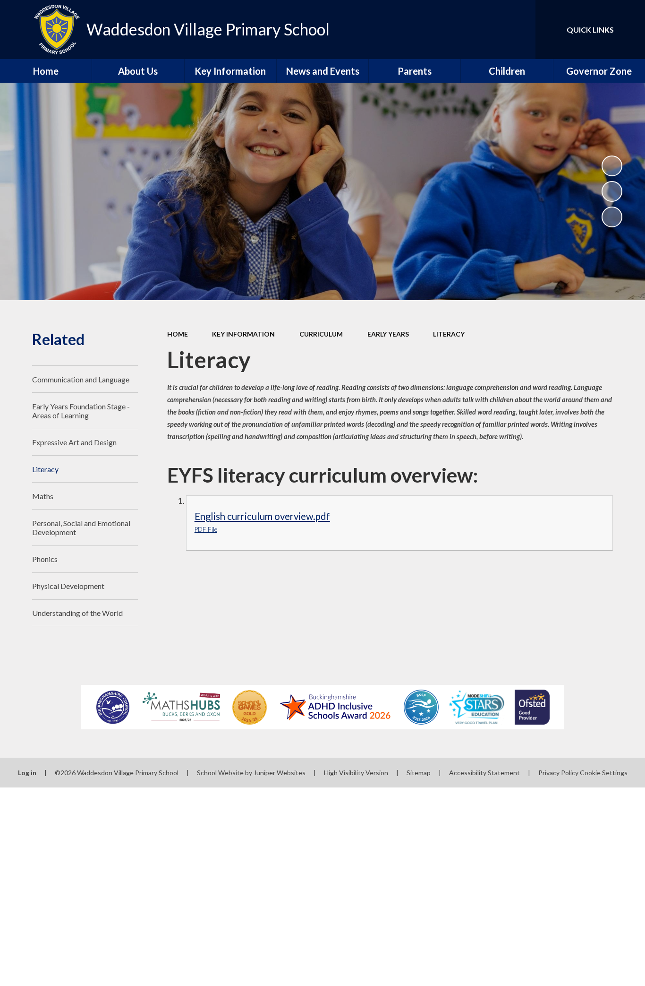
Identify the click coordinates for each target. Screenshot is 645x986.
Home (177, 334)
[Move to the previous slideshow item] (612, 191)
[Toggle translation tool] (485, 29)
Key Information (243, 334)
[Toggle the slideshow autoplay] (612, 166)
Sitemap (419, 773)
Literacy (449, 334)
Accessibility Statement (484, 773)
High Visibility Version (356, 773)
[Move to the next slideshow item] (612, 217)
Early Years (388, 334)
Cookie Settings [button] (604, 773)
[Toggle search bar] (518, 29)
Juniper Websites (280, 773)
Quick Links (590, 29)
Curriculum (321, 334)
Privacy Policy (558, 773)
